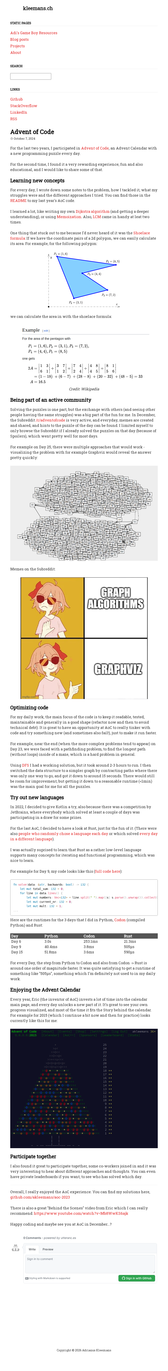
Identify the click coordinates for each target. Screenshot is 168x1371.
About (15, 52)
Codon (120, 919)
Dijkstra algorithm (93, 211)
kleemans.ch (38, 8)
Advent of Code (95, 148)
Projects (17, 45)
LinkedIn (18, 112)
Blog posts (19, 39)
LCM (97, 216)
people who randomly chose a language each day (63, 833)
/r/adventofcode (50, 420)
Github (16, 99)
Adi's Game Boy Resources (33, 32)
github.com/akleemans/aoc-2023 (40, 1197)
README (18, 200)
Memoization (69, 216)
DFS (25, 765)
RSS (13, 118)
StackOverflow (23, 105)
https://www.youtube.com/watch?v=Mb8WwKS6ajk (81, 1213)
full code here (107, 871)
